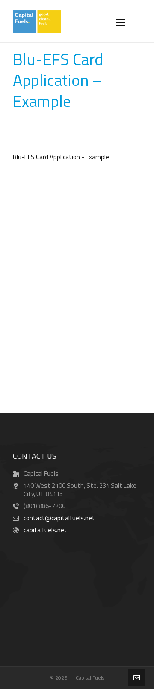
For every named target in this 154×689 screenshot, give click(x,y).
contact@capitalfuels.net (59, 518)
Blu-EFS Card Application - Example (61, 157)
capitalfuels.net (45, 530)
